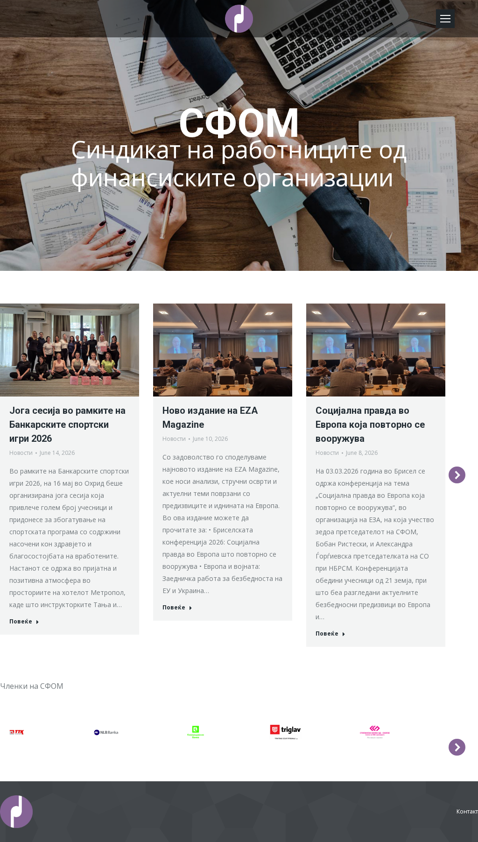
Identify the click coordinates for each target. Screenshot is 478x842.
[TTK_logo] (16, 732)
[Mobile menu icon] (445, 18)
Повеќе (20, 621)
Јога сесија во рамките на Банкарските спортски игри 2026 (67, 424)
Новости (21, 453)
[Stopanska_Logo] (374, 732)
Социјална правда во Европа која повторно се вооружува (370, 424)
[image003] (106, 732)
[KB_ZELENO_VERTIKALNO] (195, 732)
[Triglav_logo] (285, 732)
